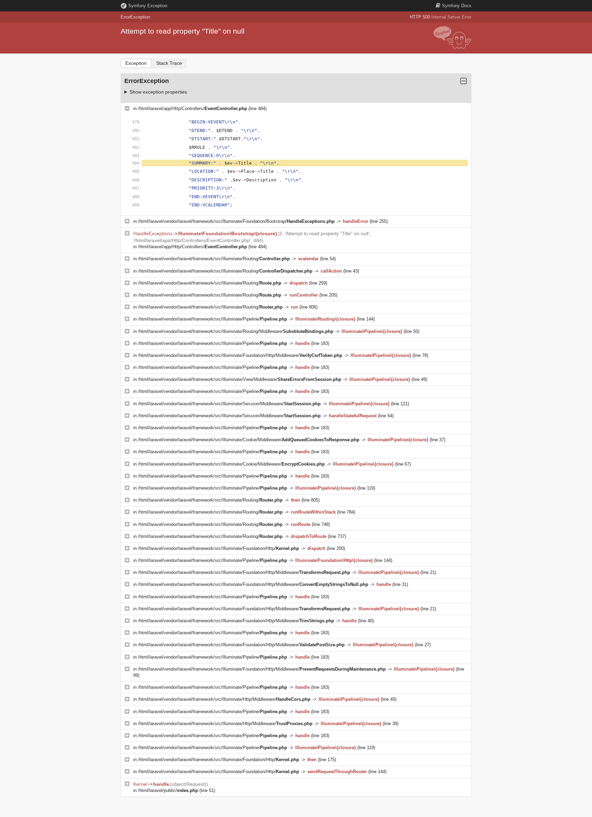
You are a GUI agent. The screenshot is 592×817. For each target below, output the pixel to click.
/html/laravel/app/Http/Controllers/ (192, 108)
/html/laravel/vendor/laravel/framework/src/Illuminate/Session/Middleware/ (229, 403)
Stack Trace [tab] (169, 63)
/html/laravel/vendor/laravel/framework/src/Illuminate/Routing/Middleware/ (235, 331)
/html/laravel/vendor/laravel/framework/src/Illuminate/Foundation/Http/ (218, 548)
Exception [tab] (136, 63)
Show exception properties (158, 92)
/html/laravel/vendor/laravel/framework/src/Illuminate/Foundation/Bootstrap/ (236, 221)
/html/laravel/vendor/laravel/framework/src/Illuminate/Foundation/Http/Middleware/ (240, 355)
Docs (456, 5)
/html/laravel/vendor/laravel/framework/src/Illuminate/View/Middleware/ (239, 379)
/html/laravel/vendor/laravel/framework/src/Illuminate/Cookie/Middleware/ (248, 439)
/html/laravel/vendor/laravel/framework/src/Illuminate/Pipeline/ (212, 319)
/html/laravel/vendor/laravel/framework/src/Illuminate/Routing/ (214, 258)
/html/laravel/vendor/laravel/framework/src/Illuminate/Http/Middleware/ (224, 699)
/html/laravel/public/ (168, 790)
